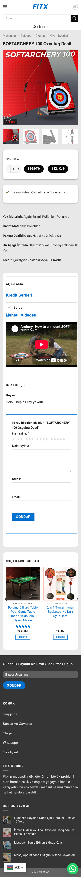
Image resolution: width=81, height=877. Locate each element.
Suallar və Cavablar (17, 723)
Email (16, 497)
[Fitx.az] (40, 6)
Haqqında (10, 713)
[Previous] (9, 87)
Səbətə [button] (22, 637)
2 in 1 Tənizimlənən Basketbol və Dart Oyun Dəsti (60, 612)
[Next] (72, 87)
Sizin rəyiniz (21, 445)
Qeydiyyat (10, 752)
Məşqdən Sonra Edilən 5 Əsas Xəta (38, 842)
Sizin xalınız (20, 433)
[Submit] (74, 18)
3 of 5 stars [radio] (29, 439)
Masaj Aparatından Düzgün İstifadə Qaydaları (44, 855)
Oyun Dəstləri (59, 36)
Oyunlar (40, 36)
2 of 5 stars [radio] (19, 439)
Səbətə (34, 168)
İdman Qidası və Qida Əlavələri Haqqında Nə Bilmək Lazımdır (44, 831)
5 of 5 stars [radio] (57, 439)
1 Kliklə (58, 168)
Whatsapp (10, 742)
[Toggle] (9, 308)
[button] (5, 6)
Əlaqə (7, 733)
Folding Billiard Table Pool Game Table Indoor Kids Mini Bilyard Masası (23, 614)
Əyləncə (26, 36)
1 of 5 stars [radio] (13, 439)
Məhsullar (9, 36)
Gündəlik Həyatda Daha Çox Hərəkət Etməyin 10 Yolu (45, 819)
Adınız (17, 479)
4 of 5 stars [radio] (41, 439)
